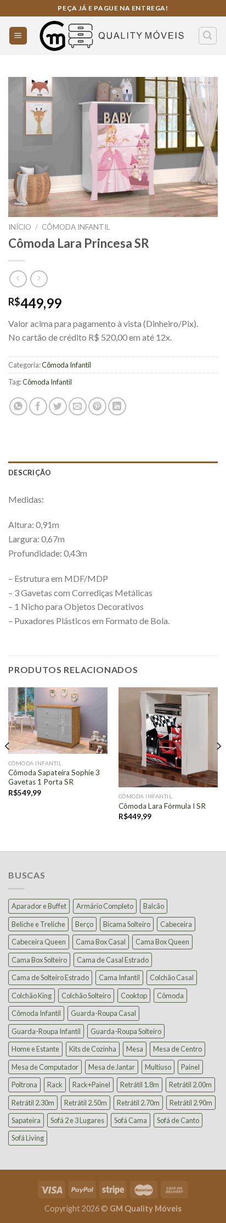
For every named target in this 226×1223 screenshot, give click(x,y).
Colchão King (32, 995)
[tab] (113, 472)
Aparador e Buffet (39, 906)
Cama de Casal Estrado (113, 959)
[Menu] (18, 36)
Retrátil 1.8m (139, 1084)
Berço (84, 924)
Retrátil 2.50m (85, 1102)
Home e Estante (35, 1048)
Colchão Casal (172, 977)
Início (19, 227)
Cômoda (170, 995)
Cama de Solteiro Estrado (50, 977)
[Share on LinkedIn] (117, 406)
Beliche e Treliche (38, 924)
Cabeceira (176, 924)
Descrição (29, 472)
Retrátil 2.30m (33, 1102)
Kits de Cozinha (92, 1048)
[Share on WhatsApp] (18, 406)
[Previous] (7, 768)
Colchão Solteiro (86, 995)
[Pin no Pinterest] (97, 406)
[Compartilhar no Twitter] (58, 406)
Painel (190, 1067)
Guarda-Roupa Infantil (46, 1031)
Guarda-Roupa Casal (103, 1013)
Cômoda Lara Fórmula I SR (162, 806)
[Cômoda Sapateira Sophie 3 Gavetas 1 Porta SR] (58, 720)
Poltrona (24, 1084)
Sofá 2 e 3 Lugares (77, 1120)
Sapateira (26, 1120)
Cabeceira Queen (39, 941)
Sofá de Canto (178, 1120)
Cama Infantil (119, 977)
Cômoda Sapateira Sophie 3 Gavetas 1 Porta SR (54, 777)
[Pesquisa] (208, 36)
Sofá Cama (130, 1120)
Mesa (134, 1048)
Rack (55, 1084)
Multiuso (158, 1067)
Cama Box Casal (101, 941)
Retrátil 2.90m (191, 1102)
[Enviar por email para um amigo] (78, 406)
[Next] (218, 768)
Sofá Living (28, 1137)
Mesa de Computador (45, 1067)
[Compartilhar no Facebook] (38, 406)
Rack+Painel (91, 1084)
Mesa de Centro (177, 1048)
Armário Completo (104, 906)
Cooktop (134, 995)
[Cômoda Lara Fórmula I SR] (168, 737)
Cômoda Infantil (76, 227)
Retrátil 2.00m (190, 1084)
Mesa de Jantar (111, 1067)
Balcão (153, 906)
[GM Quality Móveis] (112, 35)
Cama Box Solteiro (39, 959)
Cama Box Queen (162, 941)
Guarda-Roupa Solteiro (126, 1031)
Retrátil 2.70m (138, 1102)
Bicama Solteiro (126, 924)
